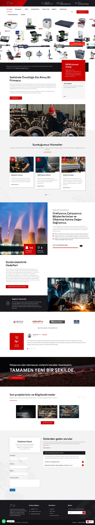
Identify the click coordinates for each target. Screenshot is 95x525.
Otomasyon (18, 9)
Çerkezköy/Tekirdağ (83, 4)
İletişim (23, 14)
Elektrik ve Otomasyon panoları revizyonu (47, 414)
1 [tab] (64, 96)
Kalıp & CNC (45, 9)
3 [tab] (49, 194)
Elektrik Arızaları (68, 175)
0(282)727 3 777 (49, 4)
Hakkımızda (63, 9)
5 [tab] (34, 348)
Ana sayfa (9, 9)
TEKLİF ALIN (82, 11)
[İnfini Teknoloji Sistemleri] (9, 3)
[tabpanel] (73, 85)
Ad (10, 460)
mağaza (54, 9)
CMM (26, 9)
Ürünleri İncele (71, 51)
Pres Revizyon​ (65, 415)
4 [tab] (33, 348)
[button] (4, 521)
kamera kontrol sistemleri (22, 414)
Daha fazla (14, 184)
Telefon (12, 470)
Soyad (20, 460)
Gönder (12, 490)
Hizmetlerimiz (35, 9)
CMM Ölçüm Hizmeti (44, 175)
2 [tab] (66, 96)
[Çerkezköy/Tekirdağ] (29, 513)
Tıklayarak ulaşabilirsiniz (22, 68)
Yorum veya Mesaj (14, 477)
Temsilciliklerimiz (13, 14)
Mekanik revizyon (17, 175)
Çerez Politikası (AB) (54, 515)
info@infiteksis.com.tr (65, 4)
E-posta (12, 463)
